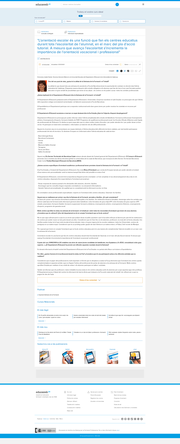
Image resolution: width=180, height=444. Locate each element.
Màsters (68, 21)
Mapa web (70, 411)
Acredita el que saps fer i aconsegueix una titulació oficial (124, 316)
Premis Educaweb (96, 395)
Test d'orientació (118, 392)
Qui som (69, 392)
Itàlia (57, 419)
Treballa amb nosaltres (73, 404)
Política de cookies (72, 398)
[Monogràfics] (90, 357)
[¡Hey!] (135, 357)
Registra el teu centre (97, 398)
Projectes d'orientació (120, 398)
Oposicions (125, 21)
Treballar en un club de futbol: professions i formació (90, 332)
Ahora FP (45, 349)
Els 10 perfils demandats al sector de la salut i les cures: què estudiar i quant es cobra (53, 316)
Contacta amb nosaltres (73, 407)
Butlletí (67, 349)
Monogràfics (90, 349)
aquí (118, 430)
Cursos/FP (41, 21)
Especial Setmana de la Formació (49, 295)
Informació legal (71, 395)
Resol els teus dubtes (120, 395)
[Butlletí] (67, 357)
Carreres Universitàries (100, 21)
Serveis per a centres (97, 392)
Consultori (117, 401)
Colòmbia (52, 419)
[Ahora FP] (45, 357)
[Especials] (112, 357)
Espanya (39, 419)
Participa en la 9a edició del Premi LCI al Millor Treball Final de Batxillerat (55, 333)
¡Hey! (135, 349)
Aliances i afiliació (72, 401)
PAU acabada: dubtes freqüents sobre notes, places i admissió (125, 333)
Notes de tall (117, 404)
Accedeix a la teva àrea (97, 401)
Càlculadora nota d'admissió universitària (125, 407)
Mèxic (61, 419)
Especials (112, 349)
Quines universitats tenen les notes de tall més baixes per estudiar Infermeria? (90, 316)
